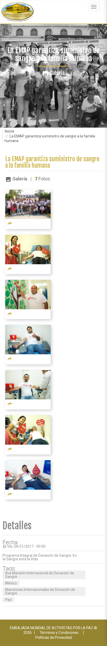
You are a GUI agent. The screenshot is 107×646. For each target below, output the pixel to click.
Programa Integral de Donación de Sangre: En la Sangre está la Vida (40, 557)
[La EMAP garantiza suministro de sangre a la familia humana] (28, 204)
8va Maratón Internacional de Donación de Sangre (39, 575)
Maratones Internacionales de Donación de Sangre (40, 591)
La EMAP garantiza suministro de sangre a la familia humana (52, 162)
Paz (8, 600)
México (11, 583)
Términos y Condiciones (58, 632)
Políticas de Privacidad (53, 637)
